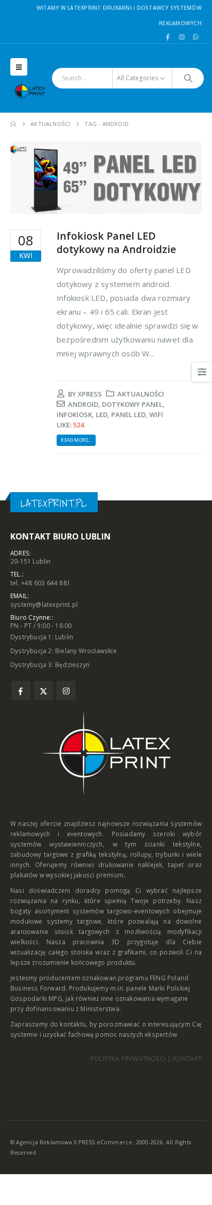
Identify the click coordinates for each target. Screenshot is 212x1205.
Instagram (66, 690)
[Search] (188, 78)
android (83, 404)
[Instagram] (181, 37)
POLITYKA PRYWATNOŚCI (128, 1058)
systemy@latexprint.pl (44, 604)
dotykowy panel (132, 404)
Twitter (43, 690)
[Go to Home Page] (13, 124)
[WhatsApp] (195, 37)
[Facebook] (168, 37)
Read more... (76, 440)
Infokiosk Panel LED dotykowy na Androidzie (116, 242)
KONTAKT (187, 1058)
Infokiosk (74, 414)
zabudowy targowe (39, 854)
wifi (156, 414)
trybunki (167, 854)
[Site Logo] (30, 91)
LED (102, 414)
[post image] (106, 177)
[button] (18, 67)
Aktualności (140, 394)
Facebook (20, 690)
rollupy (140, 854)
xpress (90, 394)
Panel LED (128, 414)
